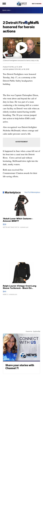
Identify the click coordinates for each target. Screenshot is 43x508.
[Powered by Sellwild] (36, 331)
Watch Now (36, 3)
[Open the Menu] (4, 4)
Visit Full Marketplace (32, 192)
